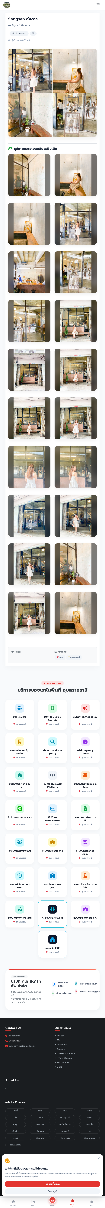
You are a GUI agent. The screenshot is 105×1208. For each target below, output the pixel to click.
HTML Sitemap (64, 1058)
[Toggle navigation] (98, 5)
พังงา (89, 1110)
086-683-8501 (63, 984)
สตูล (65, 1110)
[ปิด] (98, 1158)
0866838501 (15, 1040)
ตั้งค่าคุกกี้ (52, 1191)
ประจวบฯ (40, 1124)
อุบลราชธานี (75, 657)
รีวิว (58, 1040)
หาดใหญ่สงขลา (65, 1124)
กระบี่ (16, 1110)
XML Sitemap (63, 1062)
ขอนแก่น (89, 1124)
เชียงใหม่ (15, 1131)
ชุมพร (89, 1117)
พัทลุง (15, 1124)
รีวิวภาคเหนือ (65, 1138)
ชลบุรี (15, 1138)
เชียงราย (40, 1131)
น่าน (89, 1131)
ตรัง (15, 1117)
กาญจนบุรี (65, 1131)
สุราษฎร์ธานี (65, 1117)
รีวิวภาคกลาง (89, 1138)
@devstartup (64, 993)
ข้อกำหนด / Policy (66, 1053)
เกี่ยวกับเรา (62, 1044)
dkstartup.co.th (88, 983)
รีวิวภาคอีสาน (15, 1144)
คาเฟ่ (61, 657)
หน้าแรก (60, 1035)
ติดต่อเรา (61, 1049)
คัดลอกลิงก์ (21, 33)
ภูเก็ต (40, 1110)
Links (59, 1066)
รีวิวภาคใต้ (40, 1138)
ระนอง (40, 1117)
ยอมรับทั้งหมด (53, 1184)
